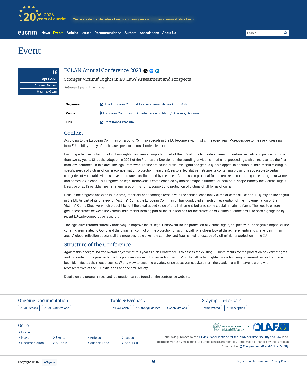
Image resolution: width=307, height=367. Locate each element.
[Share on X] (145, 71)
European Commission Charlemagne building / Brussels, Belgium (150, 113)
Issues (86, 33)
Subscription (236, 308)
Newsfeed (213, 308)
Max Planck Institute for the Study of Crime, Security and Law (241, 337)
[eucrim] (27, 33)
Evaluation (121, 308)
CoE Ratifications (57, 308)
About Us (169, 33)
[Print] (153, 361)
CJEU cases (30, 308)
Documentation (32, 343)
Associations (149, 33)
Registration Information (253, 361)
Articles (72, 33)
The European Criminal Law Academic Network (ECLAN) (145, 104)
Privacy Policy (280, 361)
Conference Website (119, 122)
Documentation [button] (106, 33)
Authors (130, 33)
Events (58, 33)
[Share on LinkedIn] (157, 71)
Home (25, 332)
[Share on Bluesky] (151, 71)
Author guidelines (148, 308)
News (46, 33)
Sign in (50, 362)
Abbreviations (177, 308)
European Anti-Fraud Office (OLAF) (265, 346)
